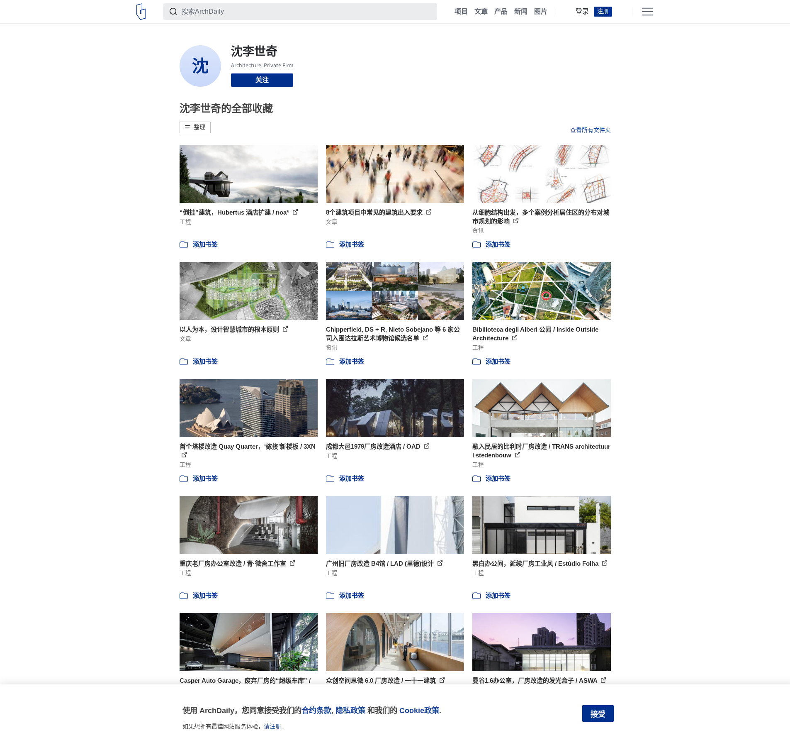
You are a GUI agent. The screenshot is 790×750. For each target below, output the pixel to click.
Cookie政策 (419, 710)
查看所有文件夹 (590, 130)
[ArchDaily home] (141, 11)
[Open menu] (647, 11)
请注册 (272, 726)
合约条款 (316, 710)
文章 (481, 11)
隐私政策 (350, 710)
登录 (582, 11)
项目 (461, 11)
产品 (501, 11)
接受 (598, 714)
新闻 (520, 11)
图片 (540, 11)
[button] (195, 127)
